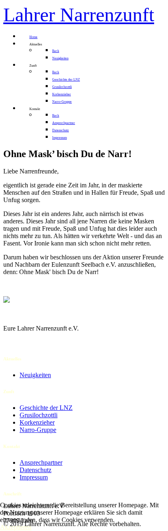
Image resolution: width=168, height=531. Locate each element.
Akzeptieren (15, 527)
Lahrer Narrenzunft (78, 14)
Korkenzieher (37, 422)
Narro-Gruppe (38, 429)
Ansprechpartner (41, 462)
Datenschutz (35, 469)
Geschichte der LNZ (46, 407)
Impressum (34, 477)
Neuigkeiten (35, 374)
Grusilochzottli (38, 415)
